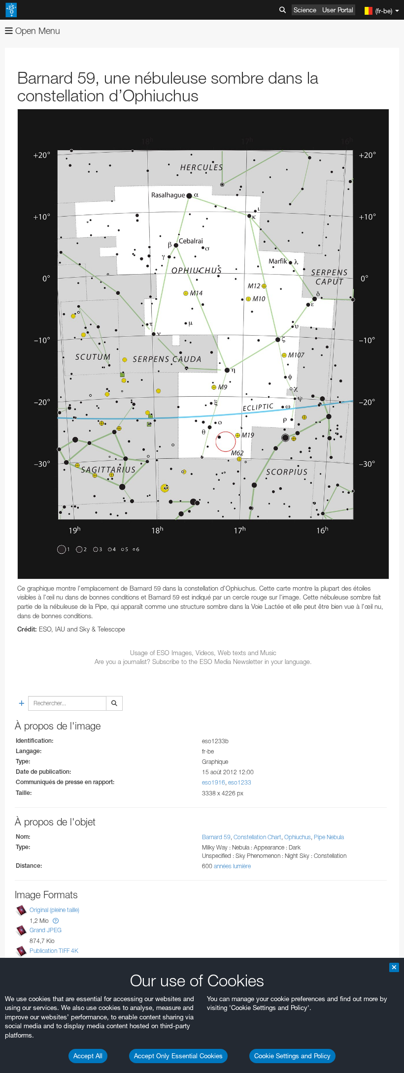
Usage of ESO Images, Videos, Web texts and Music (203, 653)
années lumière (232, 866)
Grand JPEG (46, 930)
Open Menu (36, 31)
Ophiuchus (297, 837)
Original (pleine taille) (54, 910)
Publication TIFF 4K (54, 950)
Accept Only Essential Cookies (178, 1056)
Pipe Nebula (329, 837)
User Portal (337, 10)
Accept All (87, 1056)
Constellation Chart (257, 837)
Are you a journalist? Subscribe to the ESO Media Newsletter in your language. (203, 661)
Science (305, 10)
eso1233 (239, 782)
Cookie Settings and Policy (292, 1056)
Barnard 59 (216, 837)
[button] (56, 920)
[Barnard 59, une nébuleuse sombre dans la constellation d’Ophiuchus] (203, 344)
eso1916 (213, 782)
